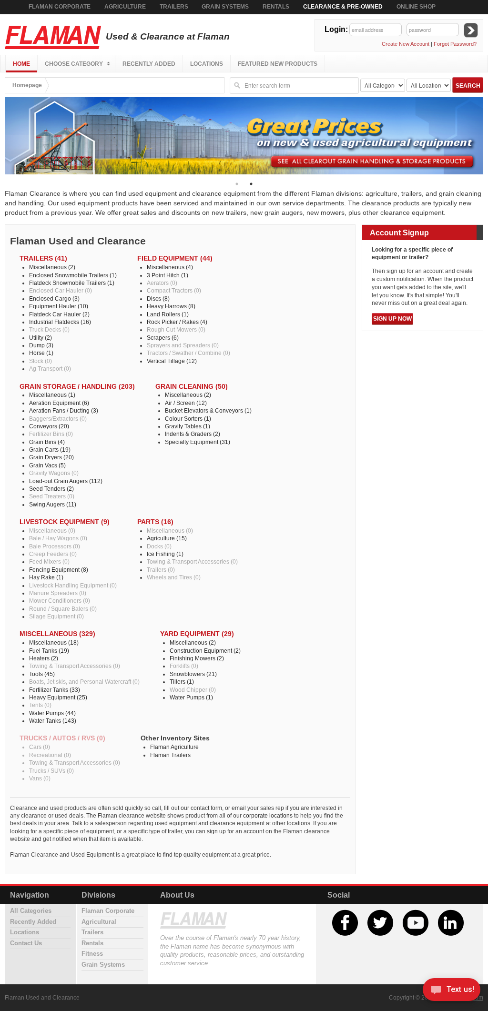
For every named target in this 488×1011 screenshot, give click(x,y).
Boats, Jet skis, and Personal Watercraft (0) (84, 681)
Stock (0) (40, 361)
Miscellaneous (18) (54, 642)
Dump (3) (41, 345)
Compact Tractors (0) (174, 290)
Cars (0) (39, 747)
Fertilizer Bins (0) (51, 434)
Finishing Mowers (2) (197, 658)
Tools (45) (42, 674)
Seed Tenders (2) (51, 488)
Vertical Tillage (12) (172, 361)
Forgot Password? (455, 44)
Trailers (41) (43, 258)
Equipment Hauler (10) (58, 306)
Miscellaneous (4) (170, 267)
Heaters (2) (43, 658)
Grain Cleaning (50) (191, 386)
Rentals (276, 6)
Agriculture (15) (167, 538)
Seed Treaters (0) (51, 496)
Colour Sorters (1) (188, 418)
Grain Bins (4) (47, 442)
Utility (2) (40, 337)
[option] (244, 135)
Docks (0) (159, 546)
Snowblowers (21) (193, 674)
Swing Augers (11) (52, 504)
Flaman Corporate (60, 6)
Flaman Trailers (170, 755)
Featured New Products (277, 64)
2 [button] (251, 184)
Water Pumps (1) (191, 697)
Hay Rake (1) (46, 577)
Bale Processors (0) (54, 546)
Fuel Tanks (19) (49, 650)
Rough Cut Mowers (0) (176, 329)
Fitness (92, 953)
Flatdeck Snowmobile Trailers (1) (71, 283)
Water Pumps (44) (52, 713)
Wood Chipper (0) (193, 690)
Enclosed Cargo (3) (54, 298)
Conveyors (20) (49, 426)
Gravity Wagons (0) (54, 473)
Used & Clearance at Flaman (166, 36)
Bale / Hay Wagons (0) (58, 538)
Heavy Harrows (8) (171, 306)
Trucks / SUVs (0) (51, 771)
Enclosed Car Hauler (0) (60, 290)
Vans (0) (40, 778)
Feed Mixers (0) (49, 561)
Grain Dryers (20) (51, 457)
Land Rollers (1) (168, 314)
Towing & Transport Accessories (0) (192, 561)
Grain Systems (225, 6)
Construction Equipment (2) (205, 650)
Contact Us (26, 943)
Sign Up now (392, 318)
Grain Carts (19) (50, 449)
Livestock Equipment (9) (65, 522)
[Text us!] (451, 991)
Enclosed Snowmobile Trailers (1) (73, 275)
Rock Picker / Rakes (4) (177, 322)
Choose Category (74, 64)
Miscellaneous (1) (52, 395)
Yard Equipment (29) (197, 633)
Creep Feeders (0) (53, 554)
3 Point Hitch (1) (167, 275)
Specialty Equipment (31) (197, 442)
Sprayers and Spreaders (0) (183, 345)
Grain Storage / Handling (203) (77, 386)
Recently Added (148, 64)
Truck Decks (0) (49, 329)
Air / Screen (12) (186, 403)
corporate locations (268, 815)
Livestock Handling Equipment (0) (73, 585)
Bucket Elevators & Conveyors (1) (208, 410)
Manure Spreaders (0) (57, 593)
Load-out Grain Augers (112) (65, 481)
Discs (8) (158, 298)
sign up (216, 831)
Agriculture (125, 6)
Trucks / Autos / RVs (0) (62, 738)
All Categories (30, 911)
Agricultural (98, 922)
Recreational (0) (50, 755)
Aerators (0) (162, 283)
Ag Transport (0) (50, 368)
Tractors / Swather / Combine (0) (188, 353)
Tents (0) (40, 705)
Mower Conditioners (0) (59, 600)
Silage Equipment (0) (56, 616)
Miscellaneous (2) (52, 267)
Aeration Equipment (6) (59, 403)
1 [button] (237, 184)
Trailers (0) (161, 569)
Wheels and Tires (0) (174, 577)
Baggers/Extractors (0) (58, 418)
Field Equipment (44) (175, 258)
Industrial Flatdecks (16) (60, 322)
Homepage (27, 85)
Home (21, 64)
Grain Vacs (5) (47, 465)
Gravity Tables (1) (187, 426)
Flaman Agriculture (174, 747)
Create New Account (405, 44)
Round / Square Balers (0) (63, 609)
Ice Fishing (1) (165, 554)
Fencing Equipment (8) (58, 569)
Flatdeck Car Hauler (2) (59, 314)
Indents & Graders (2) (192, 434)
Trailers (174, 6)
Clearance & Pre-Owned (343, 6)
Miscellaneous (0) (52, 530)
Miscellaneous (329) (57, 633)
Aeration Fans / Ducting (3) (63, 410)
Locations (206, 64)
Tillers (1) (182, 681)
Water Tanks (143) (52, 721)
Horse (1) (41, 353)
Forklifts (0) (184, 666)
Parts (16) (155, 522)
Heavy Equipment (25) (58, 697)
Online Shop (416, 6)
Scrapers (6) (163, 337)
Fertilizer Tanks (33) (54, 690)
